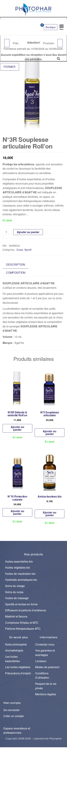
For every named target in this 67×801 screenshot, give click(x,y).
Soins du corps (14, 592)
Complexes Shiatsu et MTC (21, 623)
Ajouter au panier (28, 232)
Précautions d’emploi (18, 673)
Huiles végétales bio (17, 567)
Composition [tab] (15, 272)
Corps (19, 249)
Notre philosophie (16, 644)
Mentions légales (45, 694)
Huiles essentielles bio (19, 561)
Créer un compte (13, 716)
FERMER (9, 67)
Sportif (27, 249)
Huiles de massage (17, 598)
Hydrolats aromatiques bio (21, 580)
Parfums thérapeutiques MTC (23, 629)
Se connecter (11, 710)
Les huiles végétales (17, 667)
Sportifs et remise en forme (21, 604)
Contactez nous (44, 644)
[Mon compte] (36, 26)
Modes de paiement (47, 667)
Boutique (50, 27)
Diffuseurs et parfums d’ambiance (25, 610)
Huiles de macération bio (20, 574)
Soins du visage (15, 586)
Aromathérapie (14, 650)
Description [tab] (15, 264)
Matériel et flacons (16, 616)
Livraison (40, 661)
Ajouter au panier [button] (17, 428)
